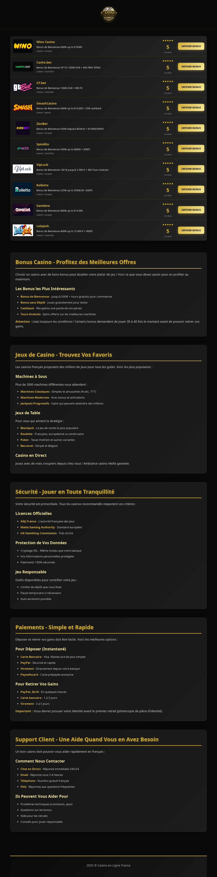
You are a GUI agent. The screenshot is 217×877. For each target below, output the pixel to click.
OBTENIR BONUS (191, 46)
